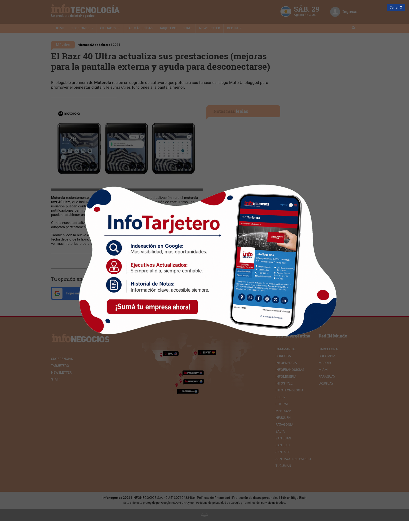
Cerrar (394, 7)
